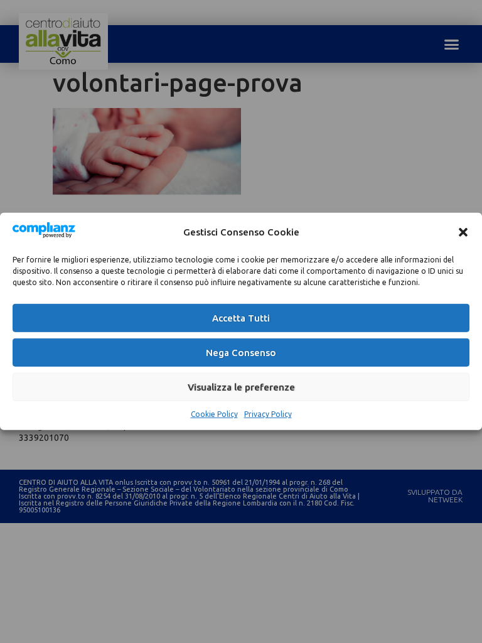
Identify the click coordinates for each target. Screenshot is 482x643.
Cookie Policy (214, 414)
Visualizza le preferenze (241, 387)
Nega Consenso (241, 352)
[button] (463, 231)
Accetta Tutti (241, 318)
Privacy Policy (268, 414)
